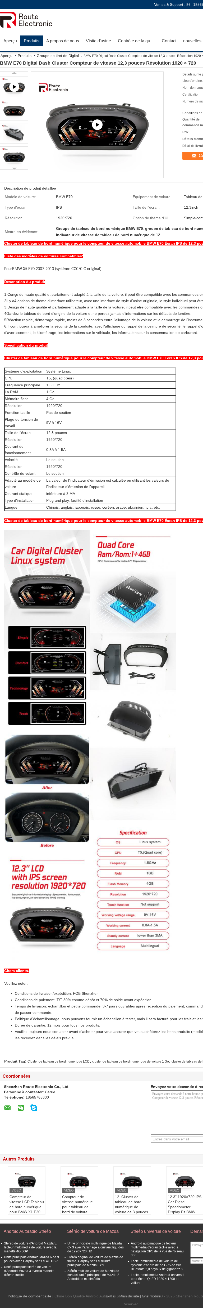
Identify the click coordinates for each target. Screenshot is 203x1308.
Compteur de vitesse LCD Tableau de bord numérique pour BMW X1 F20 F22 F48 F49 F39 (27, 1207)
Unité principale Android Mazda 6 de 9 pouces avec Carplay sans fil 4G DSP (31, 1259)
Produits (31, 41)
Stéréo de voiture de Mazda (93, 1231)
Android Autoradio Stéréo (27, 1231)
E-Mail (111, 1296)
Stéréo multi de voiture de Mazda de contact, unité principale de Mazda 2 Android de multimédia (93, 1275)
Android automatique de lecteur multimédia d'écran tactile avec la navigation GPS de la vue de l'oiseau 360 (157, 1249)
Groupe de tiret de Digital (58, 55)
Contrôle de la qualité (138, 41)
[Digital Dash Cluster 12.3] (97, 125)
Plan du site (129, 1296)
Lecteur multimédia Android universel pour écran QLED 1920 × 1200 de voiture (157, 1279)
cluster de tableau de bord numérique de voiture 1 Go (130, 1061)
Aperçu (10, 41)
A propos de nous (62, 41)
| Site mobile (150, 1296)
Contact (169, 41)
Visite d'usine (98, 41)
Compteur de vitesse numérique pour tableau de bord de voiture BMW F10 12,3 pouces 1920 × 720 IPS (78, 1212)
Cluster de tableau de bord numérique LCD (58, 1061)
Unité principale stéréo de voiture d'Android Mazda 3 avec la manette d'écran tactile (29, 1271)
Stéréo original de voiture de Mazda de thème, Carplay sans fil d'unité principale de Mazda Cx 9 (95, 1261)
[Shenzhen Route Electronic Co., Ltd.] (30, 19)
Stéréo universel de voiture (156, 1231)
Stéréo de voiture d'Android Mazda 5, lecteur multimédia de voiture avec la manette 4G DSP (30, 1247)
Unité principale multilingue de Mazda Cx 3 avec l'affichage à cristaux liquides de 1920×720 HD (95, 1247)
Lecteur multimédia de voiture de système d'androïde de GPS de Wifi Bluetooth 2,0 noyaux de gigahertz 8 (157, 1265)
